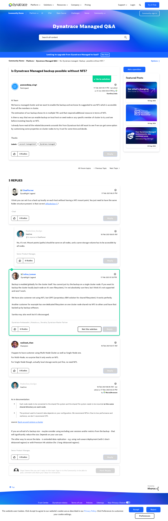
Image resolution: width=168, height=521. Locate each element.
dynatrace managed (47, 144)
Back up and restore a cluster (30, 422)
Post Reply (105, 470)
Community (98, 13)
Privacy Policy (90, 511)
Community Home (16, 13)
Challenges (75, 13)
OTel (50, 13)
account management (27, 144)
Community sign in (149, 13)
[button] (136, 509)
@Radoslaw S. (51, 204)
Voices (86, 13)
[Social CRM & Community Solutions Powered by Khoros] (153, 488)
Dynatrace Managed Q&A (46, 61)
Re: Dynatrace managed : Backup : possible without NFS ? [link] (82, 61)
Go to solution (103, 79)
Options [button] (154, 61)
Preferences (144, 516)
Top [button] (13, 487)
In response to (37, 237)
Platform (33, 13)
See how (105, 55)
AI (42, 13)
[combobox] (84, 37)
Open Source (61, 13)
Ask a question (134, 69)
